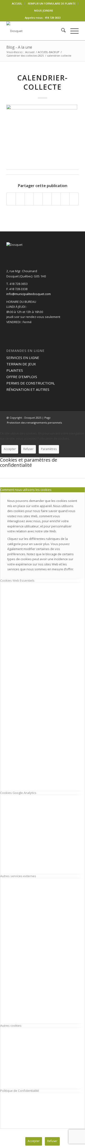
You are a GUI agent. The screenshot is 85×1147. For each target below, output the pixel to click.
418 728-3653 (52, 17)
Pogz (47, 417)
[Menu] (72, 30)
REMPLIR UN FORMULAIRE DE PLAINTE (52, 3)
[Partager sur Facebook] (11, 199)
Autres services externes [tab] (18, 876)
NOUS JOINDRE (43, 10)
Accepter (10, 449)
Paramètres (49, 449)
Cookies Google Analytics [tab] (18, 793)
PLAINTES (14, 370)
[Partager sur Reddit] (65, 199)
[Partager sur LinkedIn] (38, 199)
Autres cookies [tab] (10, 1025)
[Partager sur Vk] (56, 199)
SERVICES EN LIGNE (22, 357)
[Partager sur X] (20, 199)
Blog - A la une (19, 47)
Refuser (28, 449)
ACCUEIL (17, 3)
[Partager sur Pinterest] (29, 199)
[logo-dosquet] (35, 30)
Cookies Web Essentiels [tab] (17, 580)
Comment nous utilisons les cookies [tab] (25, 490)
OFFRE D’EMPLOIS (21, 376)
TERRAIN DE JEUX (21, 364)
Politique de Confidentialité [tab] (19, 1091)
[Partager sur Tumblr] (47, 199)
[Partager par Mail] (74, 199)
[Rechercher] (61, 30)
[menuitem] (17, 3)
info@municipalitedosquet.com (28, 294)
